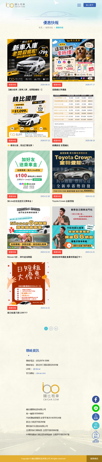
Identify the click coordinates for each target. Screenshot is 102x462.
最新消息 (49, 27)
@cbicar (36, 369)
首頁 (40, 27)
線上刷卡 (89, 5)
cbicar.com (41, 373)
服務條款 (94, 459)
